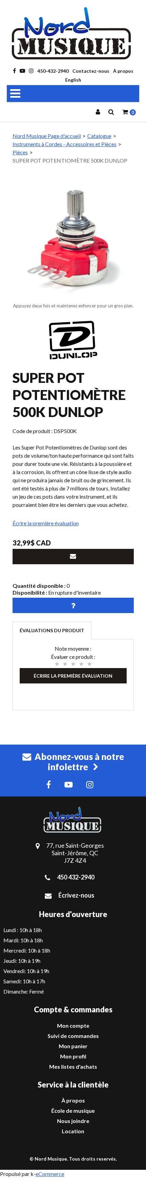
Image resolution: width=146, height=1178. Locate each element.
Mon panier (73, 1046)
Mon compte (73, 1025)
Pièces (20, 152)
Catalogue (99, 136)
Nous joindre (73, 1121)
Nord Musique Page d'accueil (47, 136)
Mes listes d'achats (73, 1066)
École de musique (73, 1110)
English (73, 80)
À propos (123, 71)
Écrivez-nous (76, 895)
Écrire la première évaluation (46, 523)
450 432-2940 (75, 877)
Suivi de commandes (73, 1036)
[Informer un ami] (73, 556)
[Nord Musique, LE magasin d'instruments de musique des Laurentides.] (73, 33)
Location (73, 1131)
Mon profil (73, 1056)
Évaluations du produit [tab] (52, 630)
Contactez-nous (90, 71)
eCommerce (50, 1173)
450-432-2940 (53, 71)
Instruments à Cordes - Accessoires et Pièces (64, 144)
